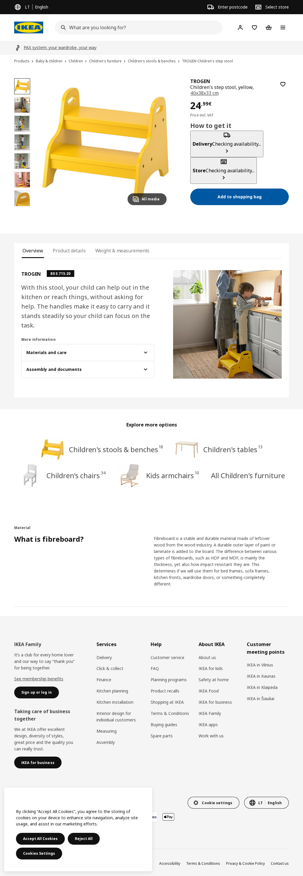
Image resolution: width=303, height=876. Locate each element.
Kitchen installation (114, 702)
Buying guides (164, 724)
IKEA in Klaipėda (262, 687)
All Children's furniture (248, 475)
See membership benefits (38, 679)
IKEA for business (215, 702)
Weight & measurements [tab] (122, 250)
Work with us (211, 736)
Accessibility (169, 863)
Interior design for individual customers (116, 716)
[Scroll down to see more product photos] (22, 209)
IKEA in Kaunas (261, 676)
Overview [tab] (32, 250)
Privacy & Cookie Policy (245, 863)
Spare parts (162, 736)
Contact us (280, 863)
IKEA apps (208, 724)
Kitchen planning (112, 691)
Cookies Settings (39, 853)
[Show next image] (159, 144)
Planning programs (169, 679)
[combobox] (137, 27)
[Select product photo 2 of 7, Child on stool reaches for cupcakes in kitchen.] (22, 105)
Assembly (105, 742)
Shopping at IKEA (167, 702)
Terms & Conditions (170, 713)
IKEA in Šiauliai (260, 698)
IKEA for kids (211, 668)
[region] (105, 144)
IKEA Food (209, 691)
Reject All (84, 838)
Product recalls (165, 691)
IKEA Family (210, 713)
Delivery (104, 657)
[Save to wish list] (283, 84)
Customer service (167, 657)
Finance (103, 679)
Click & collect (109, 668)
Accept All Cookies (40, 838)
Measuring (106, 731)
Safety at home (214, 679)
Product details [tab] (69, 250)
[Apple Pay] (168, 817)
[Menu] (283, 27)
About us (207, 657)
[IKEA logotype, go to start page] (28, 27)
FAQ (155, 668)
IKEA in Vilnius (260, 665)
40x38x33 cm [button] (204, 93)
